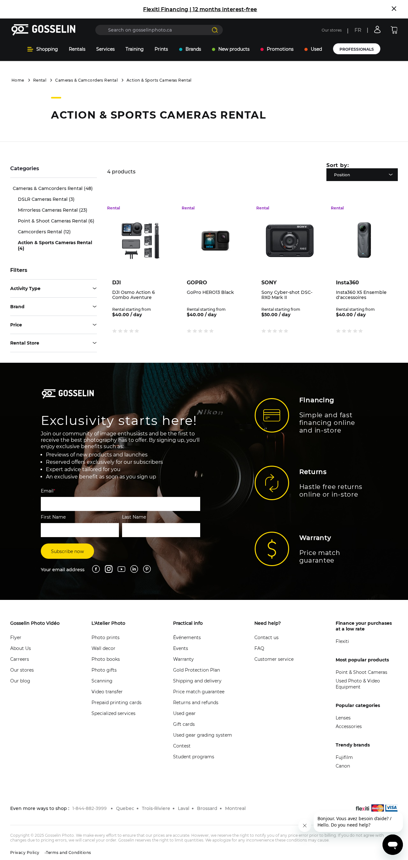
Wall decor (103, 648)
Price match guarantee (198, 692)
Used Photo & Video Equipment (358, 684)
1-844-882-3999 (89, 808)
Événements (187, 637)
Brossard (207, 808)
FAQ (259, 648)
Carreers (19, 659)
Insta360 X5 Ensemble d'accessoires (361, 295)
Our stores (332, 30)
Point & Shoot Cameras (361, 672)
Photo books (105, 659)
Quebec (125, 808)
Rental (40, 80)
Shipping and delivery (197, 681)
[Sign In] (377, 29)
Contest (182, 746)
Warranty (183, 659)
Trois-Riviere (156, 808)
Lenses (343, 718)
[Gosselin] (43, 30)
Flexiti (342, 641)
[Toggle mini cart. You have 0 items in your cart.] (394, 30)
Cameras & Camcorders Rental (86, 80)
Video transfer (107, 692)
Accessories (349, 726)
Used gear (184, 713)
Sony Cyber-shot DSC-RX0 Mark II (286, 295)
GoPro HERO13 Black (210, 292)
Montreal (235, 808)
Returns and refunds (195, 702)
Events (180, 648)
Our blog (20, 681)
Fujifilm (344, 757)
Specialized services (113, 713)
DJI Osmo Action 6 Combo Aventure (133, 295)
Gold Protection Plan (196, 670)
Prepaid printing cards (116, 702)
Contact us (266, 637)
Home (17, 80)
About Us (20, 648)
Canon (343, 766)
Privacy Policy (25, 852)
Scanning (102, 681)
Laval (183, 808)
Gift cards (184, 724)
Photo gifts (104, 670)
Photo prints (105, 637)
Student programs (193, 757)
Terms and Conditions (68, 852)
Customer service (274, 659)
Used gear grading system (202, 735)
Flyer (15, 637)
